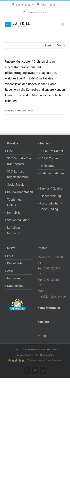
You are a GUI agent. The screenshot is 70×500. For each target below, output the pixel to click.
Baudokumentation (19, 192)
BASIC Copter (49, 158)
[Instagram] (44, 336)
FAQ (10, 256)
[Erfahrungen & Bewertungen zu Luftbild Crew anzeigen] (17, 301)
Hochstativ (47, 166)
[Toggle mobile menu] (63, 24)
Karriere (43, 322)
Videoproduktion (18, 220)
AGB (10, 271)
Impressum (15, 278)
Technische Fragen (24, 111)
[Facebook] (39, 336)
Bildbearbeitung (50, 196)
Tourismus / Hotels (15, 202)
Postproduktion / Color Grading (51, 206)
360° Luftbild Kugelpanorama (18, 174)
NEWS (11, 248)
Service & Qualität (51, 188)
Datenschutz (15, 286)
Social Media (15, 184)
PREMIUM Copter (51, 151)
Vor (59, 45)
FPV (10, 151)
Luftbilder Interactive (14, 230)
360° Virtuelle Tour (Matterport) (19, 161)
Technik (45, 143)
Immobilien (14, 212)
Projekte (12, 143)
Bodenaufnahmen (52, 173)
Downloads (14, 263)
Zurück (49, 45)
